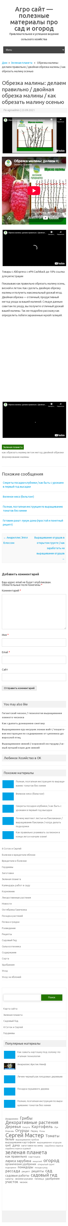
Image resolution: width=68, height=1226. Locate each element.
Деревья (13, 1127)
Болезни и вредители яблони (18, 854)
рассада (12, 1171)
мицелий (37, 1161)
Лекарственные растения (16, 897)
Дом (4, 62)
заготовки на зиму (32, 1145)
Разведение (9, 928)
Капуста (26, 1127)
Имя (5, 634)
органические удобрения (20, 1164)
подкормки (10, 1168)
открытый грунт (46, 1164)
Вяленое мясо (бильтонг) (18, 496)
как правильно (16, 1156)
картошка (34, 1156)
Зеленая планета (21, 62)
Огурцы (22, 1130)
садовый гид (44, 1175)
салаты (9, 1179)
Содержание (9, 952)
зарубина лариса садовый (18, 1149)
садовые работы (17, 1175)
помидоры (25, 1167)
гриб (8, 1145)
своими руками (24, 1179)
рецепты (38, 1171)
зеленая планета (26, 1152)
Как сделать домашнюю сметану (23, 723)
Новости (7, 903)
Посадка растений (12, 916)
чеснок (24, 1182)
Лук (56, 1127)
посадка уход (41, 1168)
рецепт (26, 1171)
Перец (34, 1131)
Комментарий (11, 590)
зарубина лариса (54, 1146)
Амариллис (11, 1119)
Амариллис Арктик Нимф (31, 1064)
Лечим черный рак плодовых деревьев (40, 1076)
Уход (5, 970)
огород (51, 1160)
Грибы (26, 1118)
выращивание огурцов (49, 1142)
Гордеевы (7, 867)
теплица (39, 1179)
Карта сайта (10, 1008)
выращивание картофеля (20, 1142)
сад (48, 1171)
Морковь (9, 1131)
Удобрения (8, 964)
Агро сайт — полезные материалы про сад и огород (34, 18)
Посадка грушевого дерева (33, 1088)
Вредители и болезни (14, 860)
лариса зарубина (18, 1161)
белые (9, 1139)
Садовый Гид (9, 940)
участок (11, 1181)
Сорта (5, 958)
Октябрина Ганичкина (14, 909)
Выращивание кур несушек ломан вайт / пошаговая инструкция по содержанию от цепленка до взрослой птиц (33, 733)
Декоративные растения (31, 1122)
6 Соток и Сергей (11, 848)
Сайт (5, 669)
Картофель (42, 1127)
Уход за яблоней (11, 977)
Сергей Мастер (24, 1135)
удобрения (52, 1178)
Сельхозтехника (11, 946)
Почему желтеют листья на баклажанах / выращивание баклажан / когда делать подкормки (39, 822)
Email (6, 652)
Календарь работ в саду (16, 885)
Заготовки (8, 873)
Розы (42, 1131)
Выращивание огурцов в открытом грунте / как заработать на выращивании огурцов (49, 548)
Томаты (52, 1136)
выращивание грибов (27, 1140)
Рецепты (7, 934)
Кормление (8, 891)
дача (16, 1145)
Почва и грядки (10, 922)
